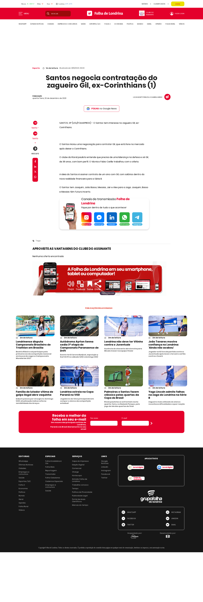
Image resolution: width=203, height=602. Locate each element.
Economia (23, 488)
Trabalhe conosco (80, 485)
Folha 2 (22, 485)
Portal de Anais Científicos (78, 500)
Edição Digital (78, 465)
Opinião (22, 503)
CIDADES (50, 24)
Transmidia (50, 474)
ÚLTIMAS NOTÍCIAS (37, 24)
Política (22, 492)
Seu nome (94, 418)
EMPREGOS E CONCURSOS (67, 24)
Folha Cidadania (52, 478)
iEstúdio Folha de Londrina (79, 480)
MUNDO (140, 24)
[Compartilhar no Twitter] (35, 172)
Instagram (106, 470)
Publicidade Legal (80, 495)
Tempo (75, 488)
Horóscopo (77, 475)
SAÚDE (83, 24)
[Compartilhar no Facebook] (35, 162)
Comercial (76, 468)
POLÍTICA (130, 24)
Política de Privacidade (82, 492)
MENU (26, 13)
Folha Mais (50, 467)
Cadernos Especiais (54, 481)
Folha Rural (23, 506)
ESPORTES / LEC (95, 24)
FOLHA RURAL (170, 24)
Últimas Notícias (26, 465)
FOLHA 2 (107, 24)
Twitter (104, 478)
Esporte (36, 68)
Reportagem (51, 470)
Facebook (105, 474)
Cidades (22, 468)
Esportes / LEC (25, 481)
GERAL (149, 24)
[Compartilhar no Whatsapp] (35, 177)
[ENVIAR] (151, 423)
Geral (21, 499)
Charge (75, 472)
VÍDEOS (181, 24)
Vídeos (22, 510)
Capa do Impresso (80, 461)
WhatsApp (23, 461)
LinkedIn (104, 467)
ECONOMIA (118, 24)
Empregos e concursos (24, 473)
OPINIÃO (158, 24)
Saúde (21, 478)
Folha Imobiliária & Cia (53, 462)
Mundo (22, 495)
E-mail (124, 418)
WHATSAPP (22, 24)
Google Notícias (105, 462)
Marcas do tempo (80, 505)
